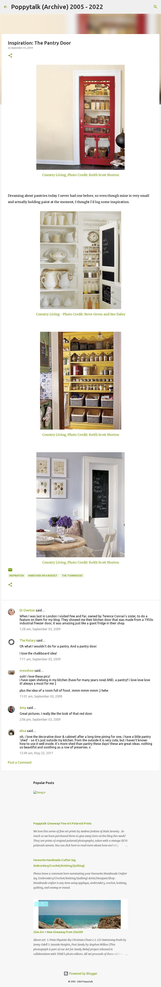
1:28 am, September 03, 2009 (40, 629)
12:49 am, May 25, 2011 (36, 753)
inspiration (16, 575)
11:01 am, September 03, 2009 (41, 696)
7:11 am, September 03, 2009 (40, 659)
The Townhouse (72, 575)
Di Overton (27, 610)
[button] (10, 55)
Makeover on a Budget (42, 575)
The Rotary (28, 640)
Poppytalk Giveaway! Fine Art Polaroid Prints (62, 823)
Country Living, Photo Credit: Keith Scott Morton (80, 175)
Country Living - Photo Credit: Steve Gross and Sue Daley (80, 314)
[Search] (108, 7)
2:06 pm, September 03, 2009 (40, 719)
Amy (23, 707)
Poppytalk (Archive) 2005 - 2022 (57, 6)
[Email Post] (10, 571)
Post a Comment (20, 762)
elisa (23, 731)
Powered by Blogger (82, 973)
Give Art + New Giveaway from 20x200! (58, 932)
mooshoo (27, 670)
